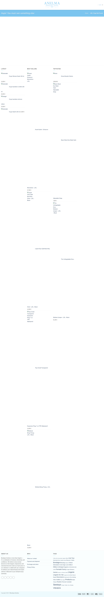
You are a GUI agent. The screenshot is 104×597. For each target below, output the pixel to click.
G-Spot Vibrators (70, 569)
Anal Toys (71, 558)
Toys (69, 585)
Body (65, 560)
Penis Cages (62, 579)
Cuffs (67, 564)
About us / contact (32, 558)
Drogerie (65, 567)
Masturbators (60, 577)
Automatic (55, 560)
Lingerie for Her (58, 575)
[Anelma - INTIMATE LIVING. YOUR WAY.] (52, 5)
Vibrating (71, 585)
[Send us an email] (11, 577)
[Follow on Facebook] (2, 577)
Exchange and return (32, 564)
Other (54, 579)
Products (68, 579)
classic (66, 562)
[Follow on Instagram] (5, 577)
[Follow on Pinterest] (13, 577)
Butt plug (62, 562)
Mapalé (54, 577)
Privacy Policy (31, 567)
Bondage (56, 562)
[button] (95, 5)
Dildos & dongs (58, 567)
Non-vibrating (73, 577)
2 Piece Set (55, 558)
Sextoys (57, 584)
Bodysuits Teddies (70, 560)
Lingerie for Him (67, 575)
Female (58, 569)
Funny (64, 569)
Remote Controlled (66, 582)
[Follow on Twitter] (8, 577)
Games (55, 572)
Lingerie (71, 572)
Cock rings (62, 564)
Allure (67, 558)
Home (86, 13)
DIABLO (70, 564)
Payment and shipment (33, 561)
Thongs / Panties (64, 585)
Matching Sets (67, 577)
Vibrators (57, 588)
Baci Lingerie (61, 560)
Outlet (58, 579)
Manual (74, 575)
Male (71, 575)
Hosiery (59, 572)
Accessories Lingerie (61, 558)
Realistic (59, 582)
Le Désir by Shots (64, 572)
